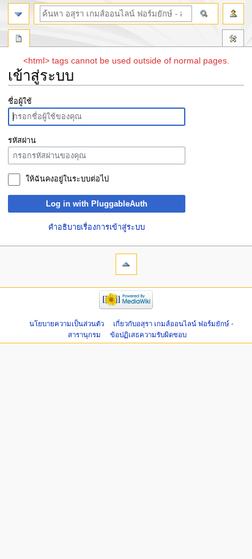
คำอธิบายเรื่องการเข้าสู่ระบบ (96, 227)
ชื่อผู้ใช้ (20, 101)
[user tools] (233, 13)
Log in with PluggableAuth (96, 204)
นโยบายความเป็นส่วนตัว (66, 323)
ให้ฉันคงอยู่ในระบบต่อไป (67, 179)
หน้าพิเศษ (19, 39)
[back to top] (126, 264)
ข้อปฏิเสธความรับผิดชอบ (148, 334)
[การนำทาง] (18, 13)
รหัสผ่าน (22, 140)
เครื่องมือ (233, 39)
